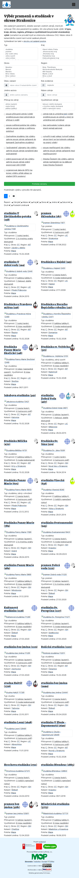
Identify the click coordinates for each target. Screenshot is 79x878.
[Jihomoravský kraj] (58, 51)
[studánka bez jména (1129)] (18, 652)
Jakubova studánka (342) (20, 395)
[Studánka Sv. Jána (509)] (54, 450)
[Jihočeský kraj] (58, 54)
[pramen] (21, 51)
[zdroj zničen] (21, 58)
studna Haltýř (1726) (13, 684)
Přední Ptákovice (19, 290)
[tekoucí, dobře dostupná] (58, 104)
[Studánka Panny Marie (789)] (19, 531)
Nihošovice (16, 590)
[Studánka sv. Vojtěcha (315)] (56, 355)
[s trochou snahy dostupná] (58, 106)
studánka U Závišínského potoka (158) (17, 216)
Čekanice (53, 669)
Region (44, 63)
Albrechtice (17, 744)
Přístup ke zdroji (11, 100)
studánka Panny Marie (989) (19, 566)
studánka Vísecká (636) (52, 482)
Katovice (15, 417)
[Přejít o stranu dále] (13, 196)
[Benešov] (21, 67)
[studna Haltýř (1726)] (15, 692)
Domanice (53, 332)
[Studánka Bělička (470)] (17, 450)
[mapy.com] (50, 846)
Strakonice (53, 238)
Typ (5, 45)
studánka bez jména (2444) (54, 684)
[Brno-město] (21, 74)
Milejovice (53, 427)
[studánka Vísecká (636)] (54, 489)
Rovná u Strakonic (57, 750)
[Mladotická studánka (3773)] (56, 813)
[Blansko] (21, 72)
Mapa (13, 251)
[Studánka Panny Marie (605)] (19, 489)
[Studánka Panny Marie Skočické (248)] (21, 360)
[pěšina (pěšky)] (21, 108)
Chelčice (15, 829)
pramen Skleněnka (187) (51, 215)
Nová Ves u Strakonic (58, 466)
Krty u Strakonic (19, 466)
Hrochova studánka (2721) (20, 764)
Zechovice (16, 669)
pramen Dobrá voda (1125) (50, 566)
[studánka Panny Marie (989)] (19, 574)
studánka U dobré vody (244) (14, 263)
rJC (66, 235)
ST (18, 245)
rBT (29, 245)
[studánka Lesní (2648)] (16, 728)
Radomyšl (53, 372)
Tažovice (15, 708)
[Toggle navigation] (74, 4)
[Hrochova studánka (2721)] (18, 770)
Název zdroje (47, 90)
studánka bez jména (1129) (21, 647)
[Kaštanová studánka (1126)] (18, 616)
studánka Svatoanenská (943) (57, 524)
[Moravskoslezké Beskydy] (58, 69)
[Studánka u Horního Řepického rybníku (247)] (58, 315)
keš (65, 114)
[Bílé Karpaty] (58, 72)
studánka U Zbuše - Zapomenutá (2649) (53, 724)
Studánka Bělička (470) (15, 442)
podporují (42, 842)
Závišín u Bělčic (18, 248)
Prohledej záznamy (39, 184)
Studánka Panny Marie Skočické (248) (13, 350)
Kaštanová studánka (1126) (14, 609)
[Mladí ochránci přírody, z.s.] (39, 857)
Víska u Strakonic (56, 508)
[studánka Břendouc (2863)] (55, 770)
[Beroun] (21, 69)
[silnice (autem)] (21, 104)
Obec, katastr (10, 81)
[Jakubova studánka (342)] (18, 401)
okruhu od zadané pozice (34, 41)
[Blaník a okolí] (58, 74)
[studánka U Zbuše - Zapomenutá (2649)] (58, 733)
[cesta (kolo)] (21, 106)
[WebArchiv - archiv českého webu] (46, 870)
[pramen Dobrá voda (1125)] (55, 574)
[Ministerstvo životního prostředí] (28, 846)
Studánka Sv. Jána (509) (49, 442)
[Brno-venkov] (21, 76)
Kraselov (52, 548)
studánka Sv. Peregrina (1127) (51, 609)
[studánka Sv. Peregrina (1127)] (57, 616)
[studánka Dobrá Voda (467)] (56, 407)
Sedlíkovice (54, 633)
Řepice (15, 332)
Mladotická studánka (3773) (55, 805)
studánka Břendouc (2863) (57, 764)
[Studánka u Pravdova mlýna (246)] (21, 315)
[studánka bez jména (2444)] (56, 692)
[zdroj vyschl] (21, 56)
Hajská (52, 284)
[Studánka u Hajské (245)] (54, 267)
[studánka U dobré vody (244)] (19, 271)
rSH (66, 463)
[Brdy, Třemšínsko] (58, 67)
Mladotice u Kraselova (58, 829)
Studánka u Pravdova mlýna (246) (18, 306)
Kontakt (44, 862)
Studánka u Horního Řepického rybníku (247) (56, 306)
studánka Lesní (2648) (18, 722)
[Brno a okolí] (58, 76)
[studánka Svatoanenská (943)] (57, 531)
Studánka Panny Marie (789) (19, 524)
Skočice (15, 381)
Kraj (42, 45)
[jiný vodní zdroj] (21, 54)
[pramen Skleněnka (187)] (54, 222)
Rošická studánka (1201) (56, 647)
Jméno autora (10, 90)
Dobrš (14, 551)
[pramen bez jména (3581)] (18, 813)
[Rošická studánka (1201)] (54, 652)
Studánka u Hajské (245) (56, 262)
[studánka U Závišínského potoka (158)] (21, 227)
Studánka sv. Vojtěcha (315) (55, 348)
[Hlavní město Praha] (58, 49)
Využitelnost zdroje (49, 100)
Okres (6, 63)
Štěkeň (52, 593)
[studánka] (21, 49)
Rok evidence (47, 81)
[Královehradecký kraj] (58, 58)
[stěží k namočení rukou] (58, 108)
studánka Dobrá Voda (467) (48, 398)
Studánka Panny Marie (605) (15, 482)
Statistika (37, 862)
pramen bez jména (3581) (12, 805)
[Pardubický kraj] (58, 56)
